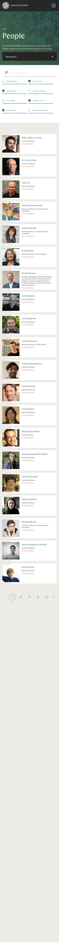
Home (4, 29)
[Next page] (54, 597)
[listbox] (29, 56)
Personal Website (28, 144)
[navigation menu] (53, 6)
